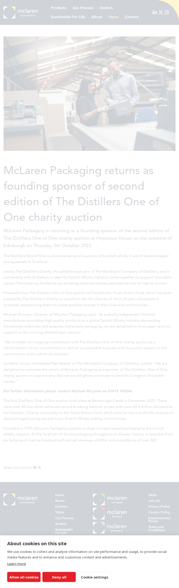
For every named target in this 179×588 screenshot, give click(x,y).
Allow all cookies (23, 577)
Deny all (59, 577)
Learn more (16, 563)
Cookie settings (94, 577)
